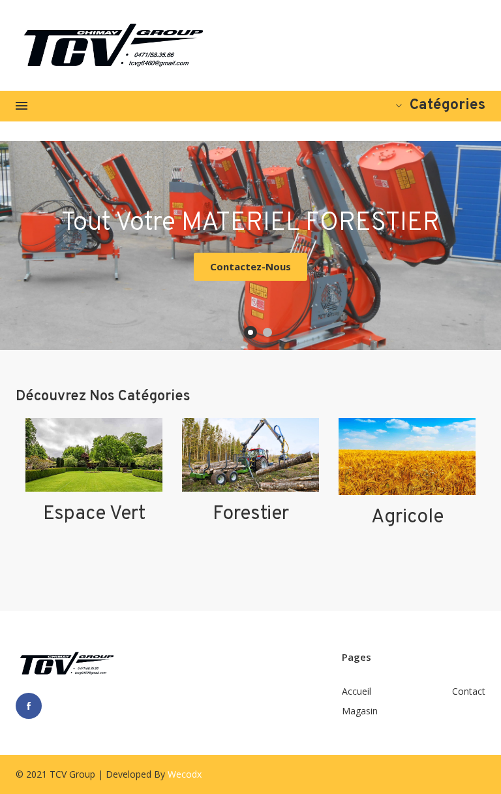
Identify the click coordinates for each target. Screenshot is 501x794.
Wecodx (185, 774)
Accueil (356, 691)
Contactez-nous (250, 266)
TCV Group (72, 774)
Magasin (360, 711)
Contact (468, 691)
